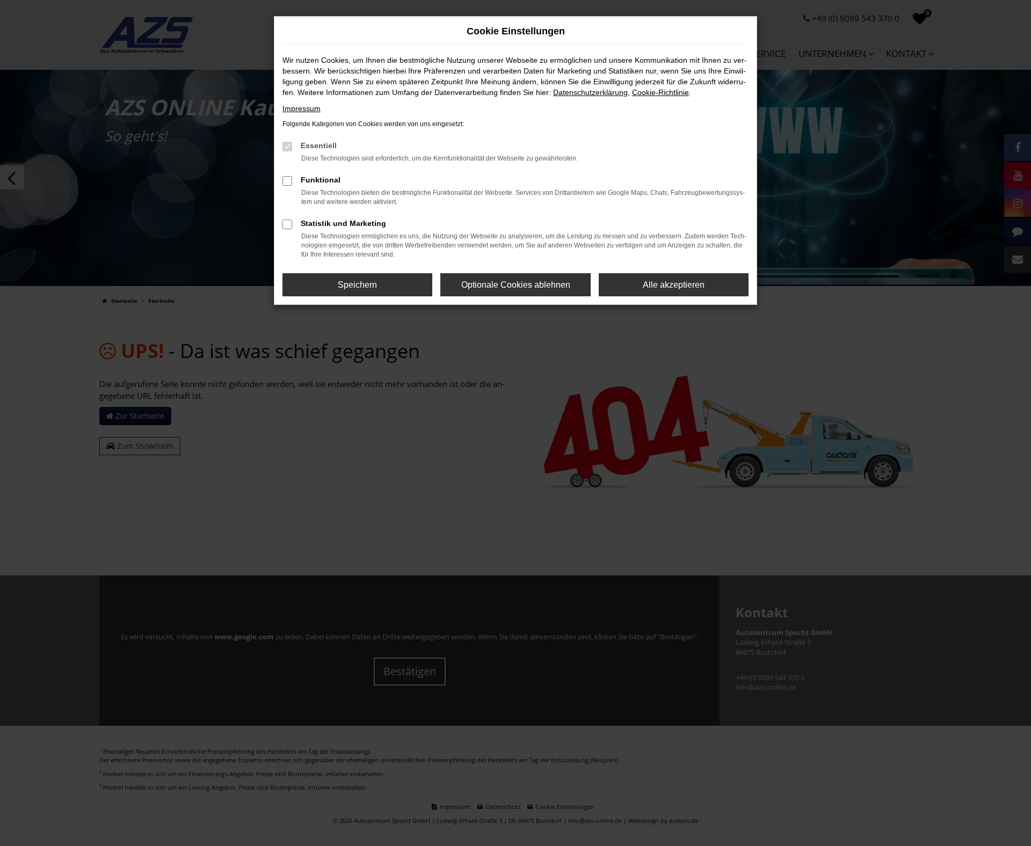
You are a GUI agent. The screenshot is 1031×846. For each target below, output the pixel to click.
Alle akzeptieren (674, 284)
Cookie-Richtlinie (660, 92)
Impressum (301, 108)
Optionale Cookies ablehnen (515, 284)
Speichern (357, 284)
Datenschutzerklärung (590, 92)
